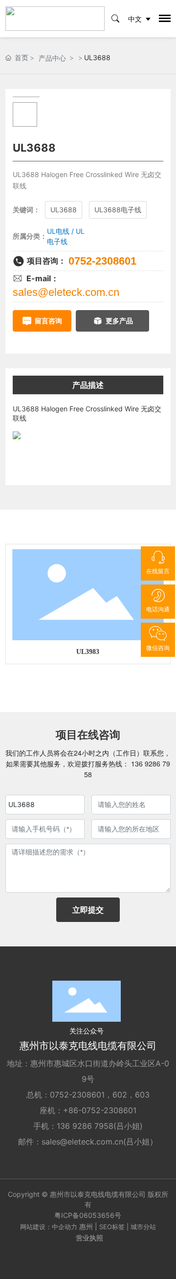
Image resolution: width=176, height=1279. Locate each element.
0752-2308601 (102, 261)
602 (119, 1094)
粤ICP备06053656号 (87, 1215)
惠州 (86, 1226)
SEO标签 (112, 1227)
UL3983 (87, 651)
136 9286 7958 (85, 1126)
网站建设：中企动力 (48, 1227)
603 (142, 1094)
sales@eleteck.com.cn (66, 292)
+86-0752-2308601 (99, 1110)
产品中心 (52, 58)
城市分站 (143, 1227)
